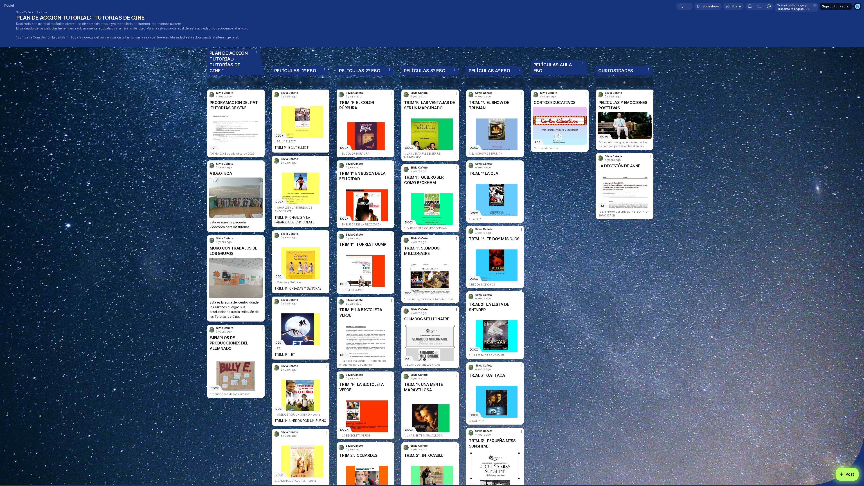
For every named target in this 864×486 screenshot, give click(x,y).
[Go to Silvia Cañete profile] (211, 94)
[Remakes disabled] (759, 6)
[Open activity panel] (749, 6)
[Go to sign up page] (857, 6)
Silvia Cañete (25, 12)
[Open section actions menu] (257, 52)
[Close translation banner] (815, 5)
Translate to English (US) (793, 9)
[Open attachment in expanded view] (236, 198)
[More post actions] (262, 93)
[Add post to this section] (236, 82)
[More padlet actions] (768, 6)
